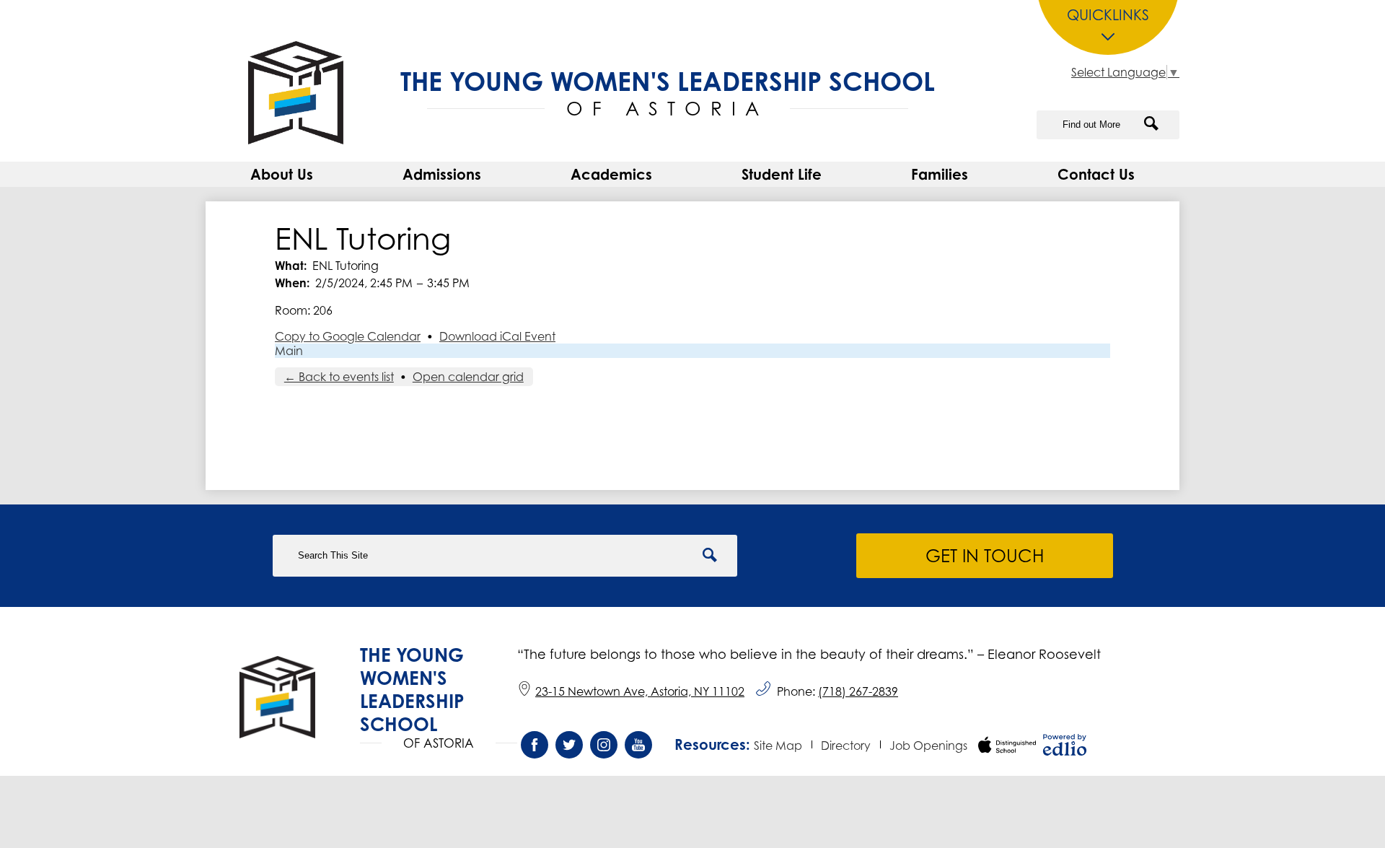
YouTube (638, 745)
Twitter (569, 745)
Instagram (603, 745)
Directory (846, 745)
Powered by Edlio (1065, 745)
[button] (281, 174)
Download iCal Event (497, 336)
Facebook (534, 745)
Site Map (778, 745)
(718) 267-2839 (858, 691)
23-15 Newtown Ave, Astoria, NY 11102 (639, 691)
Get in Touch (984, 556)
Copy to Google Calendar (348, 336)
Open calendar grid (468, 377)
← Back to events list (339, 377)
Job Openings (928, 745)
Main (289, 351)
